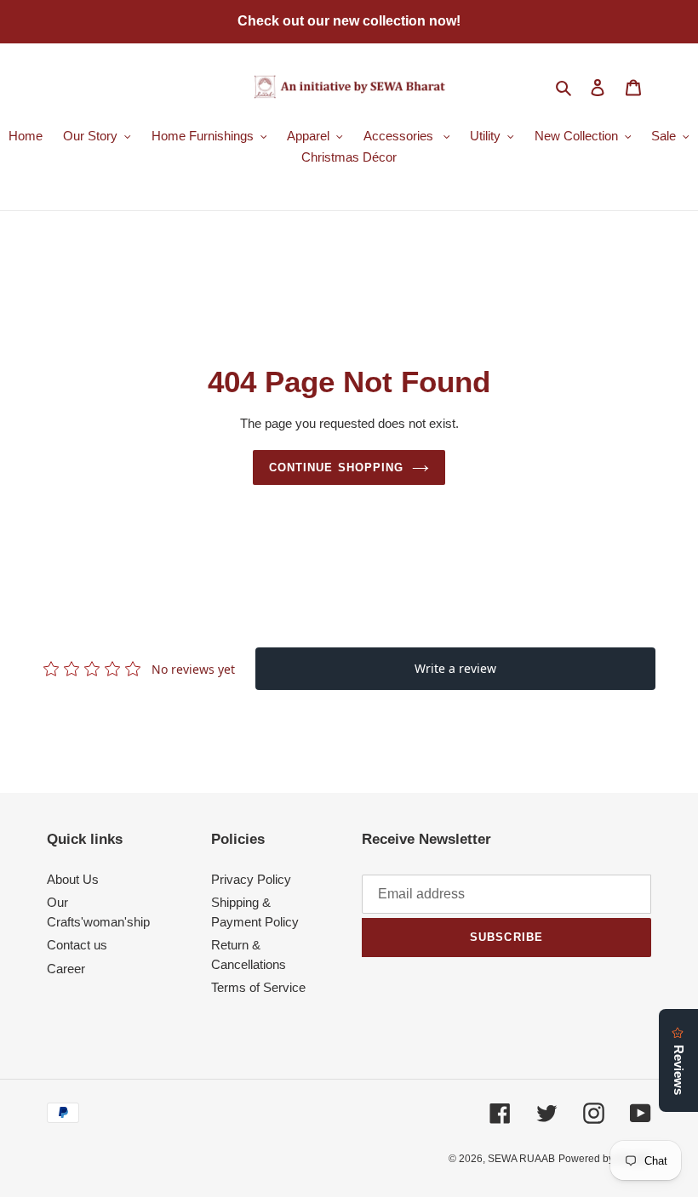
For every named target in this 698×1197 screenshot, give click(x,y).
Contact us (77, 945)
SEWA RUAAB (521, 1159)
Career (66, 968)
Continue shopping (336, 467)
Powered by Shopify (604, 1159)
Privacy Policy (251, 879)
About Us (73, 879)
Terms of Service (258, 987)
